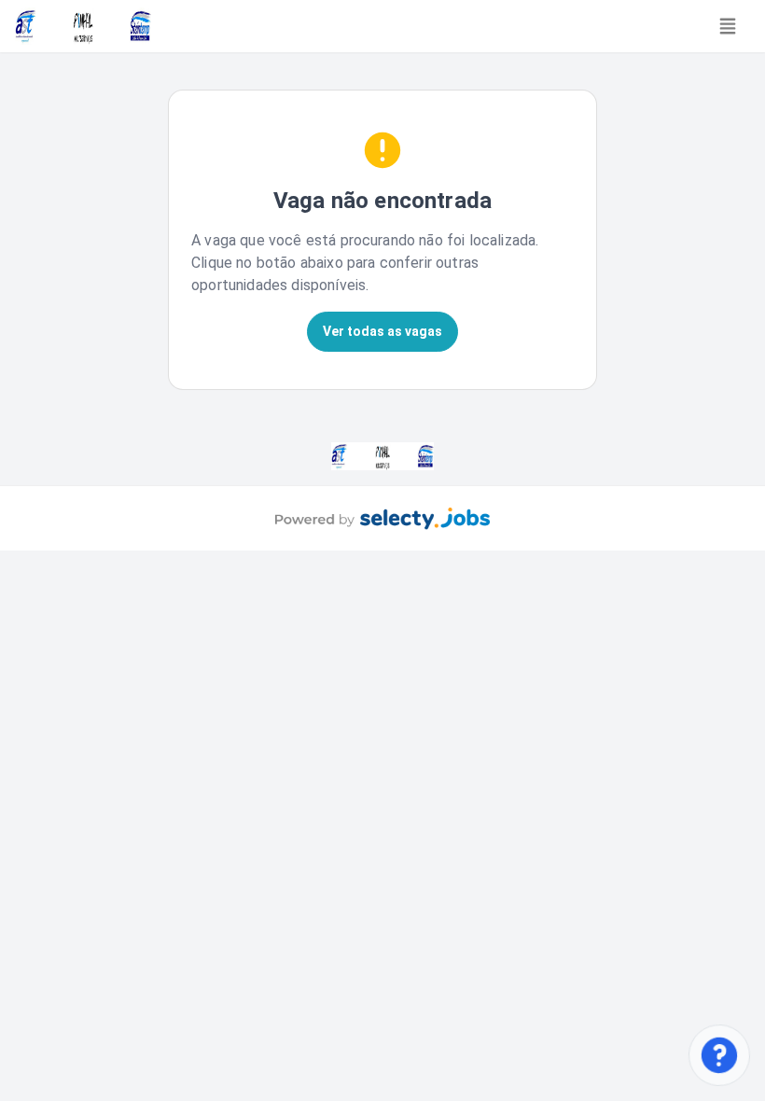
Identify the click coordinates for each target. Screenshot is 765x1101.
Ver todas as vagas (382, 331)
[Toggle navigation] (727, 26)
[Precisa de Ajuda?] (719, 1055)
